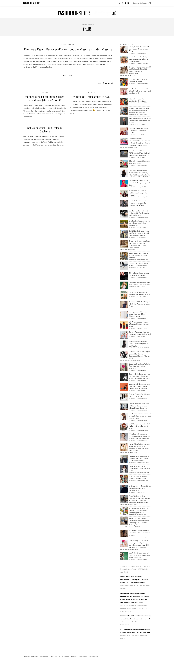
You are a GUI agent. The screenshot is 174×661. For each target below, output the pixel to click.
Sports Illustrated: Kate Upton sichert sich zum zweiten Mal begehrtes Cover (139, 59)
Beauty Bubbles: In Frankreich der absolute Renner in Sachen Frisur (139, 49)
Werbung (74, 657)
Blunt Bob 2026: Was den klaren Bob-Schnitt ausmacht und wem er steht (140, 121)
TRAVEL (75, 3)
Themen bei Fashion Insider (50, 657)
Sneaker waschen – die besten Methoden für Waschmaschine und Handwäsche (139, 213)
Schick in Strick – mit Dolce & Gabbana (44, 129)
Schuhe (45, 93)
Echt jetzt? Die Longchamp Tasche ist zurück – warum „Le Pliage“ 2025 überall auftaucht (139, 173)
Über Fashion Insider (30, 657)
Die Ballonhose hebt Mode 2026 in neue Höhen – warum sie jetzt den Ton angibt (140, 416)
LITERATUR (112, 3)
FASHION (45, 3)
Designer (45, 124)
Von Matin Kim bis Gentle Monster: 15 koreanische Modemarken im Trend (137, 203)
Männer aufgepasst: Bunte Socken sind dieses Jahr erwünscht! (44, 98)
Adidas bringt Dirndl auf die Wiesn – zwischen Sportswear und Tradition (139, 344)
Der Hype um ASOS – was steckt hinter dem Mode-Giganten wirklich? (138, 314)
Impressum (83, 657)
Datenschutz (93, 657)
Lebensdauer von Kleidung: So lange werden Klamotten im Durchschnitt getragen (139, 458)
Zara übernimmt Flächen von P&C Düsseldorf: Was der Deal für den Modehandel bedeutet (139, 153)
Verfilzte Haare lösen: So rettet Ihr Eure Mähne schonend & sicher (139, 426)
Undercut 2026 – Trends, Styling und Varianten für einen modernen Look (140, 488)
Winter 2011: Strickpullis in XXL (91, 96)
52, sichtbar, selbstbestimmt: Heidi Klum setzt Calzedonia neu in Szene (140, 533)
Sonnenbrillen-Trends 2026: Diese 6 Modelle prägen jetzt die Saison (140, 183)
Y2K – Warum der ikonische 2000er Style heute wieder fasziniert (138, 255)
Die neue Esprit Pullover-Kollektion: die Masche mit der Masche (68, 49)
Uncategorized (68, 44)
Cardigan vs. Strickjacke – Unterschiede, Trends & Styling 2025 (139, 468)
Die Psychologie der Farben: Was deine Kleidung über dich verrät (139, 324)
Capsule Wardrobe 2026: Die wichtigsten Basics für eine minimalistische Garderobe (139, 406)
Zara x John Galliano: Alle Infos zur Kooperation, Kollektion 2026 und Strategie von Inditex (139, 376)
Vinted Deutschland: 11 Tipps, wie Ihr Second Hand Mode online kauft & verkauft (139, 111)
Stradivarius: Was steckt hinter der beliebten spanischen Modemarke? (139, 223)
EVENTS (66, 3)
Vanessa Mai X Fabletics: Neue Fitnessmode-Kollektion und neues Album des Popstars (139, 386)
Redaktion (65, 657)
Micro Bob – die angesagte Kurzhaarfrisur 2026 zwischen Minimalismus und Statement (139, 436)
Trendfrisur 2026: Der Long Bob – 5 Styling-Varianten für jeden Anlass (140, 304)
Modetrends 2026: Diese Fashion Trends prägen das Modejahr (138, 193)
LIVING (92, 3)
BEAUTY (56, 3)
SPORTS (84, 3)
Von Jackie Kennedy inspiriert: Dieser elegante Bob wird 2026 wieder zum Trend (139, 555)
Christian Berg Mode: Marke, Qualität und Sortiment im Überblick (139, 131)
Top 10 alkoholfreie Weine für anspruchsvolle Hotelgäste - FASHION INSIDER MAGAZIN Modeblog (134, 580)
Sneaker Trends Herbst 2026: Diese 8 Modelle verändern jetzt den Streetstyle (140, 91)
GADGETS (102, 3)
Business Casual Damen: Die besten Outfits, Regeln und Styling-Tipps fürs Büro (138, 510)
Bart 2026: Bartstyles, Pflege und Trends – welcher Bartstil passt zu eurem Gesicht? (139, 233)
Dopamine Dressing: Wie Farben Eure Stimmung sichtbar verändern (140, 366)
